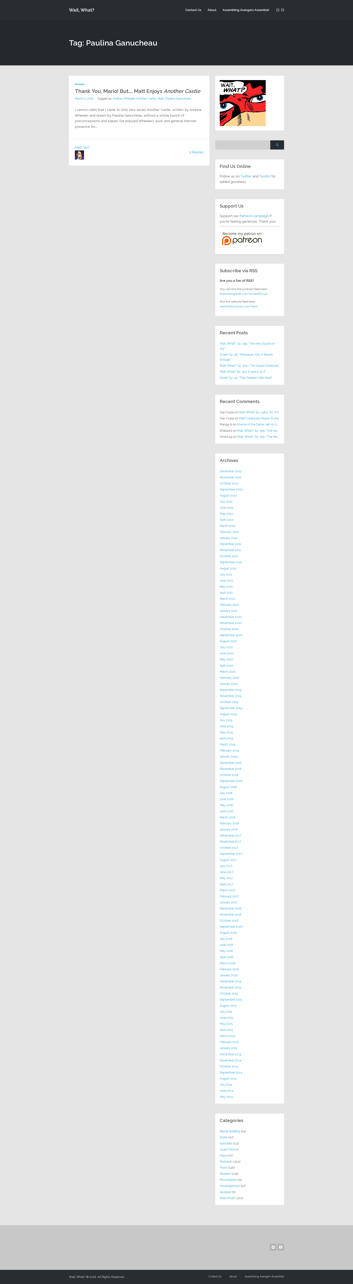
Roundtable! (228, 1180)
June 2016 (226, 945)
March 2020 (228, 671)
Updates (225, 1192)
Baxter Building (230, 1131)
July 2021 (226, 574)
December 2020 (231, 617)
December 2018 (230, 763)
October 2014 (229, 1066)
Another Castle (146, 98)
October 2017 (229, 847)
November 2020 (231, 623)
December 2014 (230, 1054)
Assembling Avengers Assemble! (246, 10)
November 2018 (230, 769)
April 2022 (226, 519)
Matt (161, 98)
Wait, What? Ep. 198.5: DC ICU (259, 412)
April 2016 (226, 957)
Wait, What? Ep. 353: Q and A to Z (242, 371)
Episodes (226, 1143)
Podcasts (226, 1161)
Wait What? (228, 1198)
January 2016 (229, 975)
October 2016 (229, 920)
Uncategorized (230, 1186)
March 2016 (228, 963)
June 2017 (226, 872)
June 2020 (227, 653)
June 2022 (226, 507)
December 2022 (231, 471)
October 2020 (229, 629)
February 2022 (229, 532)
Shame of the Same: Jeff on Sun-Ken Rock (265, 424)
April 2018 (226, 811)
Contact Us (193, 10)
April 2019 (226, 738)
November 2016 (230, 914)
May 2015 (226, 1024)
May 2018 (226, 805)
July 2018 (226, 793)
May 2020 (226, 659)
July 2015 (226, 1011)
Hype (223, 1155)
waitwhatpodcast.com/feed (238, 306)
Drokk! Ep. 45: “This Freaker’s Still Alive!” (246, 378)
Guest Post (227, 1149)
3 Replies (196, 152)
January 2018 (229, 829)
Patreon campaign (254, 216)
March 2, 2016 (84, 98)
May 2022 (226, 513)
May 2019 (226, 732)
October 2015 (229, 993)
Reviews (80, 84)
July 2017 (226, 866)
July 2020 (226, 647)
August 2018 (228, 787)
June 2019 (226, 726)
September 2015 (231, 999)
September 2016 (231, 926)
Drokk (224, 1137)
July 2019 (226, 720)
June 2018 (226, 799)
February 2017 (229, 896)
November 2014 (230, 1060)
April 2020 (226, 665)
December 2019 (230, 690)
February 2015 (229, 1042)
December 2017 (230, 835)
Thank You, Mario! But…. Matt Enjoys (137, 91)
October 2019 (229, 702)
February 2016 (229, 969)
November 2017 (230, 841)
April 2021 (226, 592)
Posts (223, 1167)
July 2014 (226, 1084)
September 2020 (231, 635)
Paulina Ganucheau (178, 98)
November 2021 (230, 550)
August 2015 (228, 1005)
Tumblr (264, 176)
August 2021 (228, 568)
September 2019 (231, 708)
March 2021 (227, 598)
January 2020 (229, 684)
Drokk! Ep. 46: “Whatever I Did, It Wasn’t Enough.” (246, 357)
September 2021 (231, 562)
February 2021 (229, 605)
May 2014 (226, 1096)
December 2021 (230, 544)
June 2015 (226, 1017)
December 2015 (230, 981)
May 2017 (226, 878)
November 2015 (230, 987)
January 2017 (228, 902)
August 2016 (228, 932)
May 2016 (226, 951)
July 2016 (226, 938)
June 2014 (226, 1090)
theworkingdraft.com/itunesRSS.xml (244, 294)
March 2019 (228, 744)
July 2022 (226, 501)
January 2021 (228, 611)
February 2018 (229, 823)
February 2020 (229, 677)
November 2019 (230, 696)
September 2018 (231, 781)
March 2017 (227, 890)
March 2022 (228, 526)
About (212, 10)
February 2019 (229, 750)
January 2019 (229, 756)
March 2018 (228, 817)
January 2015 (228, 1048)
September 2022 (231, 489)
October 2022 (229, 483)
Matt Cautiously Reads (260, 418)
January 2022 (229, 538)
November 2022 (231, 477)
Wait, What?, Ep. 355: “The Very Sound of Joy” (247, 346)
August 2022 (228, 495)
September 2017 (231, 853)
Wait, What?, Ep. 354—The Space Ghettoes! (249, 365)
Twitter (246, 176)
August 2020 (228, 641)
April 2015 (226, 1030)
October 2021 (229, 556)
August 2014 (228, 1078)
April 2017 (226, 884)
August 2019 (228, 714)
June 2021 (226, 580)
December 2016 (230, 908)
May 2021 (226, 586)
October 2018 (229, 775)
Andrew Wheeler (124, 98)
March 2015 (227, 1036)
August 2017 (228, 860)
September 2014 (231, 1072)
